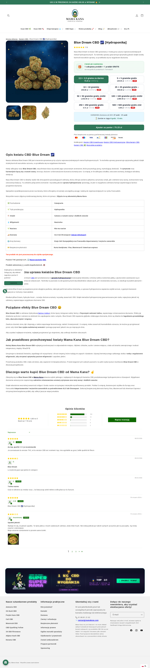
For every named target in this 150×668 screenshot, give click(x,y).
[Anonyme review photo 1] (13, 539)
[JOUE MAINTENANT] (75, 580)
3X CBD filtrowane (13, 632)
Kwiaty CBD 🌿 (80, 145)
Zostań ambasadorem (49, 640)
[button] (8, 15)
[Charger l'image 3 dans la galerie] (45, 113)
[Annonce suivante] (143, 2)
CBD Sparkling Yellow (14, 627)
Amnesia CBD (11, 607)
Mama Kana (15, 662)
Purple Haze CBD (13, 615)
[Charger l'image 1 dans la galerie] (13, 113)
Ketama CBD (11, 640)
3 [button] (76, 551)
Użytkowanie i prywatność (51, 636)
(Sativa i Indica (44, 313)
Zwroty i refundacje (48, 619)
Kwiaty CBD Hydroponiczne (114, 142)
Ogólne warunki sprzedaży (51, 632)
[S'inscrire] (141, 614)
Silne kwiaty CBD (132, 142)
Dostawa (44, 615)
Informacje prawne (48, 627)
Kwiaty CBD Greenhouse (93, 142)
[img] (13, 439)
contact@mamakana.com (88, 620)
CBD (32, 278)
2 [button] (72, 551)
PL (145, 666)
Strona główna (12, 39)
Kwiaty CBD (24, 39)
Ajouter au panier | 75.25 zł (109, 127)
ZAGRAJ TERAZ (129, 580)
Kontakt (44, 611)
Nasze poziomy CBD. (38, 260)
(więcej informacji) (78, 235)
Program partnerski (48, 644)
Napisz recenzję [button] (122, 420)
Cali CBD (9, 619)
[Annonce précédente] (6, 2)
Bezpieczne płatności (49, 623)
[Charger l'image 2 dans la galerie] (29, 113)
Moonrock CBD (12, 623)
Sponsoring (45, 648)
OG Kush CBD (11, 611)
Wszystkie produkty (94, 145)
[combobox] (144, 666)
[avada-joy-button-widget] (5, 662)
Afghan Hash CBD (13, 636)
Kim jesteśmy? (46, 607)
